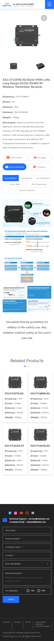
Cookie (6, 622)
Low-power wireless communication (42, 624)
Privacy (17, 622)
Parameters (26, 178)
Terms (28, 622)
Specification (10, 178)
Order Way (15, 184)
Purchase (39, 157)
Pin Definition (43, 178)
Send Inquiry (14, 157)
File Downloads (14, 167)
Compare (39, 167)
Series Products (27, 190)
